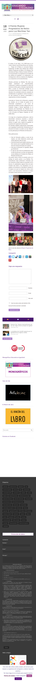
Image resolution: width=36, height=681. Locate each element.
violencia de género (23, 523)
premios (10, 35)
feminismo (19, 33)
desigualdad (29, 498)
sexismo (24, 520)
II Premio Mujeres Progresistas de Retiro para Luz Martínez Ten (19, 28)
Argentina (21, 486)
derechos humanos (7, 498)
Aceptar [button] (29, 675)
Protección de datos (18, 534)
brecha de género (7, 489)
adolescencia (13, 486)
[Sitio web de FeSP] (18, 352)
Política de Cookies (9, 675)
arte (26, 486)
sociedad (5, 523)
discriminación (6, 501)
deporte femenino (13, 495)
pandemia (11, 517)
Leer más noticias (7, 338)
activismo (15, 33)
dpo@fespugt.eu (27, 579)
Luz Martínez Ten (24, 33)
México (28, 514)
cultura (29, 492)
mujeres (22, 514)
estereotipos (24, 504)
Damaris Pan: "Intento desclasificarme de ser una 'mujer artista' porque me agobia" (21, 325)
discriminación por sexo (17, 501)
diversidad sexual (7, 504)
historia (25, 508)
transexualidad (13, 523)
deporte (5, 495)
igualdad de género (14, 511)
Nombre (30, 288)
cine (20, 489)
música (5, 517)
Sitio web (30, 298)
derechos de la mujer (25, 495)
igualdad (5, 511)
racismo (24, 517)
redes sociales (16, 520)
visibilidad (5, 526)
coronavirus (16, 492)
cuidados (23, 492)
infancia (23, 511)
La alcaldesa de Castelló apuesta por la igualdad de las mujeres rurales (21, 332)
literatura (29, 511)
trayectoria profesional (16, 35)
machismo (15, 514)
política (18, 517)
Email (29, 293)
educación (16, 504)
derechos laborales (18, 498)
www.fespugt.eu (10, 577)
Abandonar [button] (18, 678)
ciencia (15, 489)
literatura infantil (7, 514)
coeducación (26, 489)
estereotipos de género (8, 508)
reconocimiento (6, 520)
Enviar (6, 647)
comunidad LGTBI (7, 492)
